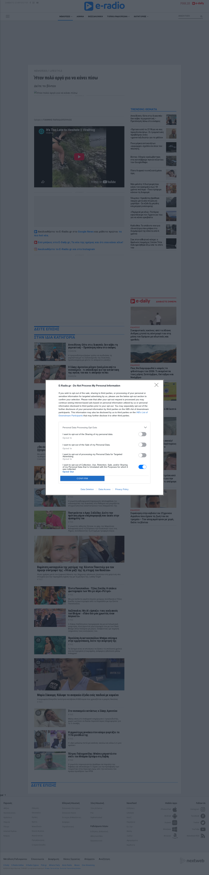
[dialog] (104, 437)
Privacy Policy (122, 489)
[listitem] (104, 427)
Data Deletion (87, 489)
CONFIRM (82, 478)
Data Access (104, 489)
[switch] (142, 434)
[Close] (157, 386)
